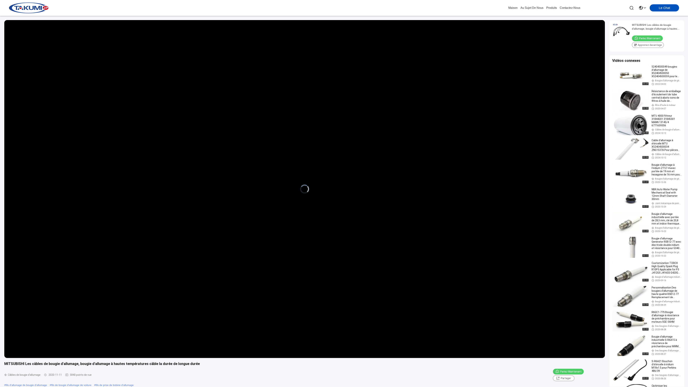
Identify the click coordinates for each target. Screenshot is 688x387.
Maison (513, 7)
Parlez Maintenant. (571, 371)
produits (551, 7)
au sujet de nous (531, 7)
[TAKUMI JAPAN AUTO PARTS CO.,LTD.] (28, 8)
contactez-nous (570, 7)
